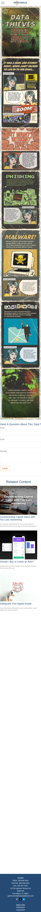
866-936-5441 (24, 883)
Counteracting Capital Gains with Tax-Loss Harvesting (17, 518)
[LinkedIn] (24, 899)
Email (2, 439)
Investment (20, 910)
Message (3, 451)
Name (2, 428)
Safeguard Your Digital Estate (16, 603)
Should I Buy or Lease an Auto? (17, 561)
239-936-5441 (23, 880)
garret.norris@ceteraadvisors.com (20, 896)
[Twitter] (20, 899)
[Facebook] (17, 899)
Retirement (20, 907)
